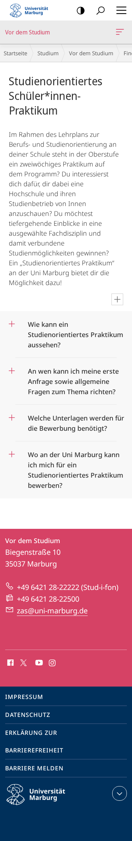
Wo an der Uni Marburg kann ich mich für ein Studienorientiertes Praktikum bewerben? (75, 467)
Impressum (24, 697)
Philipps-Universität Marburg (48, 806)
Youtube (38, 663)
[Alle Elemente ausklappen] (117, 299)
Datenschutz (27, 715)
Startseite (15, 53)
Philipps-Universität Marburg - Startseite (31, 10)
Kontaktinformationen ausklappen (119, 793)
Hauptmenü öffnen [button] (121, 10)
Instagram (52, 663)
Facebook (9, 663)
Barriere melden (34, 768)
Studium (48, 53)
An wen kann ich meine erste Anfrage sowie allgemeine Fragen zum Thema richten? (73, 379)
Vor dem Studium (121, 32)
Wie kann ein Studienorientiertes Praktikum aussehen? (75, 332)
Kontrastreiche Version (81, 10)
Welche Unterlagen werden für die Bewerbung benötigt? (76, 421)
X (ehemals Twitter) (24, 662)
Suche (100, 10)
